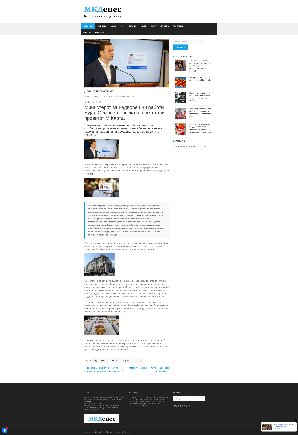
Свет (123, 26)
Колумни (133, 26)
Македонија (88, 26)
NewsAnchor (116, 432)
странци (127, 360)
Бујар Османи (100, 360)
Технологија (178, 26)
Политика (102, 26)
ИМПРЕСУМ (181, 406)
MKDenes (109, 96)
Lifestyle (87, 32)
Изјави (143, 26)
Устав (138, 360)
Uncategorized (121, 96)
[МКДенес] (103, 11)
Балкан (113, 26)
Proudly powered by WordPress (94, 432)
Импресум (99, 32)
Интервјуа (164, 26)
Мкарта (115, 360)
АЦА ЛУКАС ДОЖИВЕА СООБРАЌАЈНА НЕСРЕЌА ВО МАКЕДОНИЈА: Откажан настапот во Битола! (200, 66)
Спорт (153, 26)
